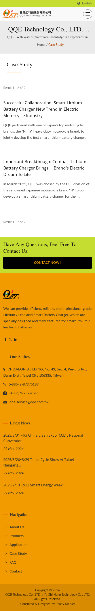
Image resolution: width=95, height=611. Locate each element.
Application (18, 545)
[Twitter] (10, 339)
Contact (16, 571)
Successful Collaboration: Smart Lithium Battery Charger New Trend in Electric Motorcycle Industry (42, 109)
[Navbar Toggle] (87, 14)
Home (41, 44)
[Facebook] (5, 339)
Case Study (56, 44)
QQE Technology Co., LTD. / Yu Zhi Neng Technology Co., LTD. (47, 594)
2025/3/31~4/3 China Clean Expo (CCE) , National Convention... (43, 438)
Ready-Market (65, 604)
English (87, 3)
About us (17, 527)
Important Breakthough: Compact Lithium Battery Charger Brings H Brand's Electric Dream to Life (44, 168)
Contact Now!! (47, 262)
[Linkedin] (15, 339)
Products (17, 536)
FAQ (13, 562)
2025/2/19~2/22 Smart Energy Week (33, 485)
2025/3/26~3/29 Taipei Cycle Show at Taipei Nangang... (38, 462)
